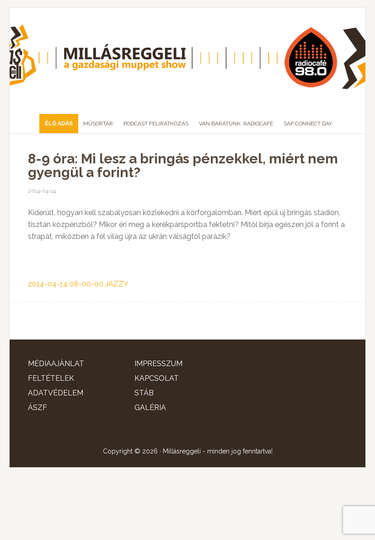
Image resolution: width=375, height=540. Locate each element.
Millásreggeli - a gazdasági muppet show (187, 57)
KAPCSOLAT (156, 378)
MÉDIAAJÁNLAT (56, 363)
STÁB (144, 393)
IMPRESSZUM (158, 363)
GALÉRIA (150, 407)
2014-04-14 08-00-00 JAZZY (78, 284)
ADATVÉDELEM (55, 393)
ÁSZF (37, 407)
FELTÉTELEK (51, 378)
